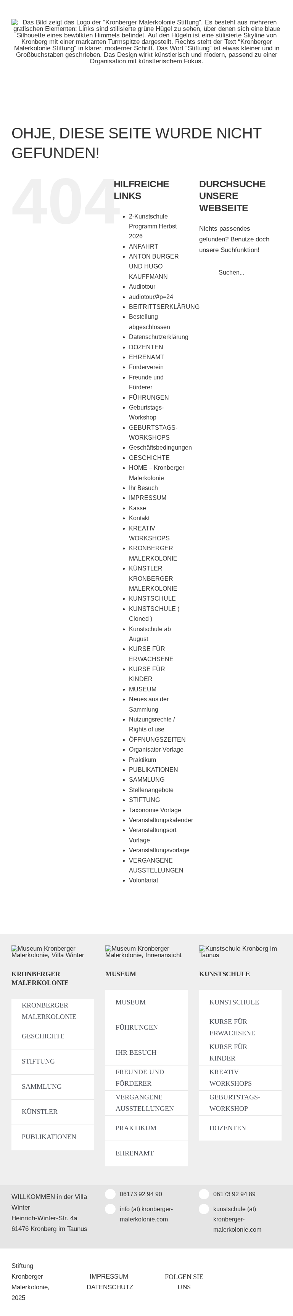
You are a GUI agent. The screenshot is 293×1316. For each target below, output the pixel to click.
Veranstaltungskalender (161, 820)
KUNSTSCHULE (152, 598)
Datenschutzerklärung (158, 337)
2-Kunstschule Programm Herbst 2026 (153, 226)
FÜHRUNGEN (149, 397)
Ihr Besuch (143, 488)
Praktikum (142, 760)
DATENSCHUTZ (110, 1287)
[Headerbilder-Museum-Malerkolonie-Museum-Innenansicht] (146, 948)
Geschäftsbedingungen (160, 447)
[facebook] (241, 1282)
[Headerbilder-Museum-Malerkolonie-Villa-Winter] (52, 948)
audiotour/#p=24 (151, 297)
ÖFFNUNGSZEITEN (157, 739)
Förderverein (146, 367)
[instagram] (257, 1282)
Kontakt (139, 518)
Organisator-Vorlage (156, 749)
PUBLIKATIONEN (153, 769)
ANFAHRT (143, 246)
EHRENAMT (146, 357)
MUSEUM (142, 689)
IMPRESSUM (147, 498)
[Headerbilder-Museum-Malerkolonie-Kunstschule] (240, 948)
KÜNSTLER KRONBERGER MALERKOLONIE (153, 578)
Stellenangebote (151, 790)
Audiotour (142, 286)
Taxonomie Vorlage (155, 810)
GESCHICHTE (149, 458)
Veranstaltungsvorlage (159, 850)
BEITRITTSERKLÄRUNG (164, 307)
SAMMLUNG (146, 779)
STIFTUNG (144, 800)
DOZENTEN (146, 347)
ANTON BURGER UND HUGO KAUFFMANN (154, 266)
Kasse (137, 508)
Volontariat (143, 880)
